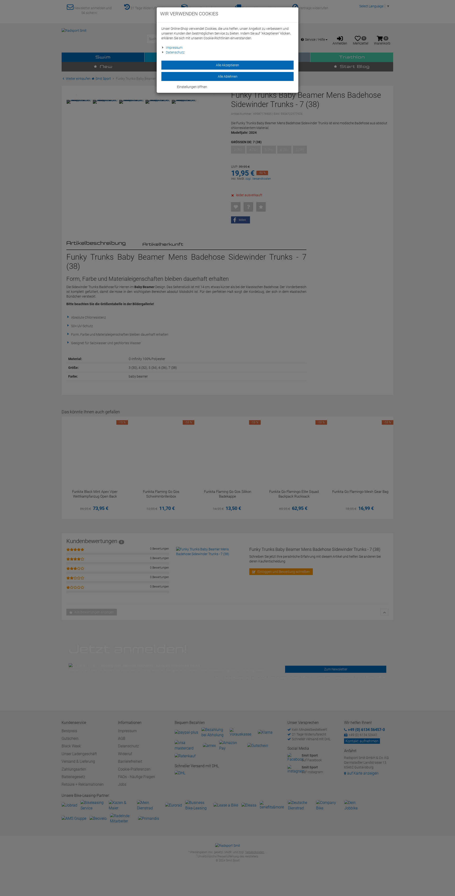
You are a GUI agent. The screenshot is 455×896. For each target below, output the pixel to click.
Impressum (174, 47)
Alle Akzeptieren (227, 65)
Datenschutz (175, 52)
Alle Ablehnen (227, 76)
